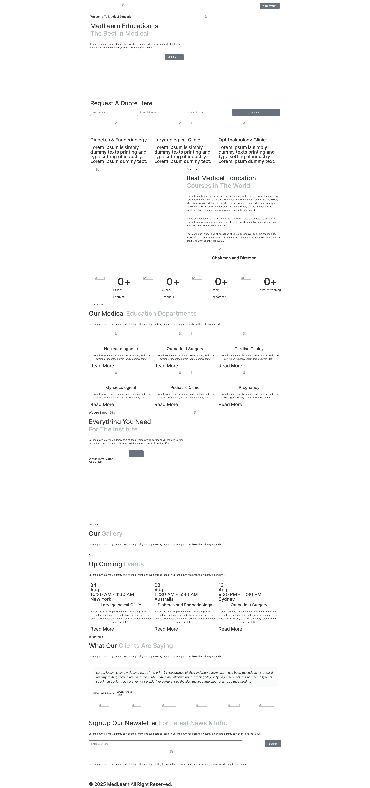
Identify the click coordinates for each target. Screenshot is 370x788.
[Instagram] (92, 774)
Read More (102, 366)
